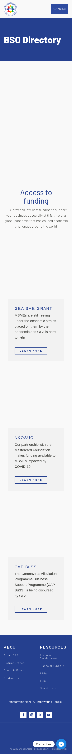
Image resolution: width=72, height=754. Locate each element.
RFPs (43, 673)
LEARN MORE (31, 350)
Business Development (48, 657)
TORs (43, 680)
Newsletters (48, 688)
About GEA (11, 655)
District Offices (14, 662)
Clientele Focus (14, 670)
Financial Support (52, 665)
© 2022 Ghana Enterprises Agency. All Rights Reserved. (39, 748)
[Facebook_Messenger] (61, 744)
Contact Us (11, 678)
